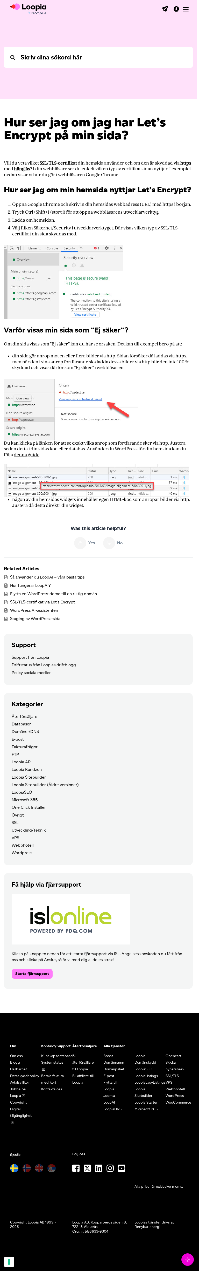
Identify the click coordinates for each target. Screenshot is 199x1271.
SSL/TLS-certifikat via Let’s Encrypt (42, 602)
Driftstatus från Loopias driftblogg (44, 664)
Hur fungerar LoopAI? (30, 585)
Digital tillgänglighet (21, 1112)
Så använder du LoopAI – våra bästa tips (47, 577)
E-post (18, 739)
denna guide (26, 455)
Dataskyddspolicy (24, 1076)
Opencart (173, 1056)
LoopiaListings (146, 1076)
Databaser (21, 724)
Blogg (15, 1062)
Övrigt (18, 815)
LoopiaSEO (22, 792)
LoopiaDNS (112, 1109)
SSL (15, 822)
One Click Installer (29, 807)
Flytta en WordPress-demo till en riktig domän (53, 593)
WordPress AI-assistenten (34, 610)
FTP (15, 754)
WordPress (175, 1095)
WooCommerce (178, 1102)
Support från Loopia (30, 657)
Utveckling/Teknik (29, 830)
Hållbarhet (18, 1069)
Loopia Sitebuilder (29, 777)
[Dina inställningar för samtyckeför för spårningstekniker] (9, 1262)
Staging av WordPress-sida (35, 618)
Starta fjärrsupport (32, 973)
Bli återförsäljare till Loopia (83, 1062)
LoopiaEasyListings (150, 1082)
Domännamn (113, 1062)
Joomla (109, 1095)
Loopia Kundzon (27, 769)
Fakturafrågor (25, 746)
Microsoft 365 (25, 799)
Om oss (16, 1056)
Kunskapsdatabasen (58, 1056)
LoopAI (109, 1102)
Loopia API (22, 761)
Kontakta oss (51, 1089)
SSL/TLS (172, 1076)
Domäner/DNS (25, 731)
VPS (15, 837)
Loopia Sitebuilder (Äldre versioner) (45, 784)
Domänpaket (113, 1069)
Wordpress (22, 852)
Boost (108, 1056)
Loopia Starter (146, 1102)
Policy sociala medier (31, 672)
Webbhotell (23, 845)
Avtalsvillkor (19, 1082)
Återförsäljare (24, 716)
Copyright (18, 1102)
